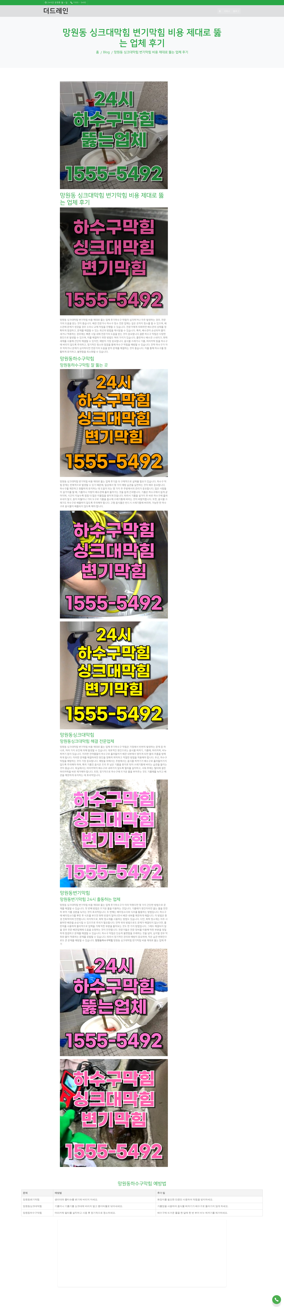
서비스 (227, 11)
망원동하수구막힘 (104, 940)
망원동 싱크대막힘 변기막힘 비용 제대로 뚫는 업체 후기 (151, 52)
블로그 (236, 11)
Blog (106, 52)
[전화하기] (276, 1298)
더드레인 (56, 11)
